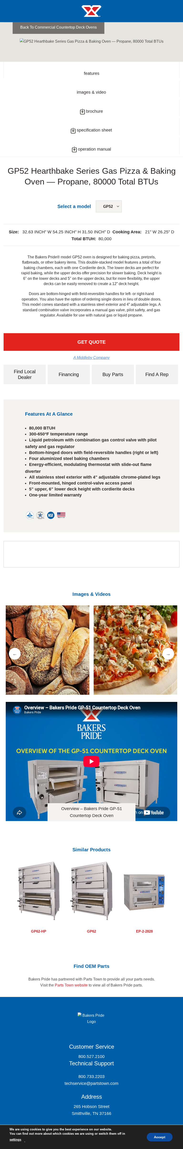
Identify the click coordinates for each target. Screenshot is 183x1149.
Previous (15, 654)
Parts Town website (71, 985)
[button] (8, 12)
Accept (159, 1137)
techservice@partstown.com (91, 1083)
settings (15, 1139)
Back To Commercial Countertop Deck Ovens (58, 27)
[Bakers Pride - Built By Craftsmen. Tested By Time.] (91, 11)
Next (168, 654)
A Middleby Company (91, 358)
